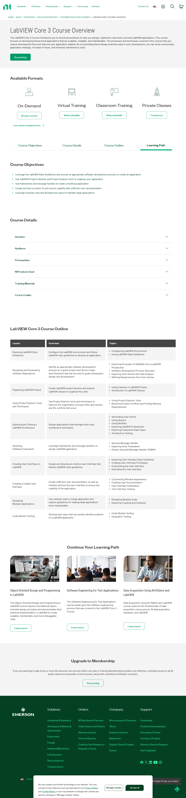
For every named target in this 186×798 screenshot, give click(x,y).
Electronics (53, 736)
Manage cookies (113, 788)
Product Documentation (153, 726)
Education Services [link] (47, 17)
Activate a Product (150, 738)
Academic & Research (59, 720)
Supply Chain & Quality (121, 744)
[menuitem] (23, 7)
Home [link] (10, 17)
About (112, 726)
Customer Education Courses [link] (75, 17)
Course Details (72, 145)
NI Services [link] (29, 17)
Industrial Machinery (58, 748)
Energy (51, 742)
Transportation (55, 766)
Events (112, 750)
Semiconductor (55, 760)
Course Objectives (30, 145)
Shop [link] (18, 17)
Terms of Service (87, 738)
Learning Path (156, 145)
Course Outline (114, 145)
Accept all (134, 788)
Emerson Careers (118, 732)
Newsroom (115, 738)
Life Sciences (54, 754)
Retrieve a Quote (87, 732)
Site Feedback (148, 750)
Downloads (146, 720)
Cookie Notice (48, 791)
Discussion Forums (150, 732)
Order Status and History (91, 726)
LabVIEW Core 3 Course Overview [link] (109, 17)
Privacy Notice (91, 787)
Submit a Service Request (154, 744)
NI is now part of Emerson (122, 720)
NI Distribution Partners (90, 720)
